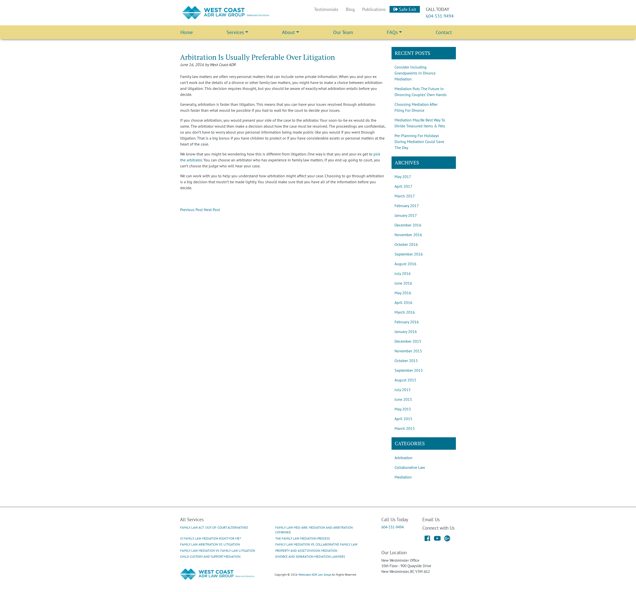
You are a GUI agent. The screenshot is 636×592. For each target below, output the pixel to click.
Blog (350, 9)
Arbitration (403, 457)
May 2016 (403, 292)
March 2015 (405, 428)
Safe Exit (407, 9)
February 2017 (407, 205)
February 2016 (407, 321)
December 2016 (408, 224)
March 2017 (405, 195)
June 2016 (403, 283)
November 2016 (408, 234)
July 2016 (403, 273)
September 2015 (409, 370)
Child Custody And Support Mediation (210, 557)
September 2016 (409, 254)
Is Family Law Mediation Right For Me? (210, 538)
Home (186, 32)
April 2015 (403, 418)
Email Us (431, 519)
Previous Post (191, 209)
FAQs (392, 32)
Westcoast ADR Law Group (314, 574)
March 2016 (405, 312)
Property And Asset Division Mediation (306, 551)
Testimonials (326, 9)
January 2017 (406, 215)
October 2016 (406, 244)
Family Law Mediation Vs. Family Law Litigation (217, 551)
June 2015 (403, 399)
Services (235, 32)
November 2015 (408, 350)
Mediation (403, 477)
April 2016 (403, 302)
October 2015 (406, 360)
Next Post (212, 209)
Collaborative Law (410, 467)
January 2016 (406, 331)
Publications (374, 9)
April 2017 (403, 186)
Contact (444, 32)
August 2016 (405, 263)
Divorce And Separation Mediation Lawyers (310, 557)
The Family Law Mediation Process (302, 538)
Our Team (343, 32)
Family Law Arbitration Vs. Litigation (210, 544)
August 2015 (405, 379)
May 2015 (403, 409)
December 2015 (408, 341)
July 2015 (403, 389)
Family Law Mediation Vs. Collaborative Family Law (316, 544)
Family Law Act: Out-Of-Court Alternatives (214, 527)
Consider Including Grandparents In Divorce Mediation (415, 73)
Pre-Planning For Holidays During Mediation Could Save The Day (419, 141)
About (288, 32)
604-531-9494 (440, 16)
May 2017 (403, 176)
